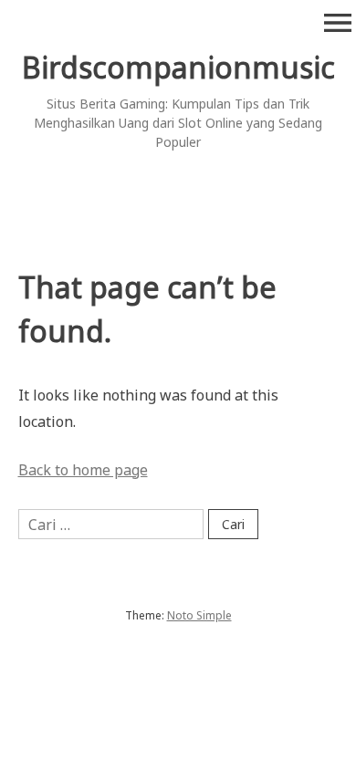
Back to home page (83, 470)
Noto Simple (199, 615)
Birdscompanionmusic (178, 67)
